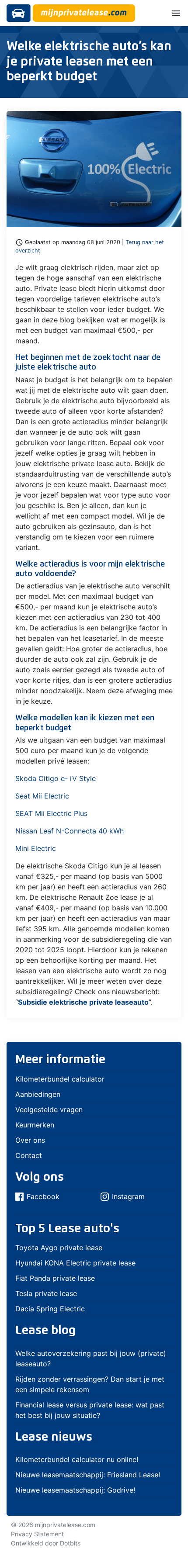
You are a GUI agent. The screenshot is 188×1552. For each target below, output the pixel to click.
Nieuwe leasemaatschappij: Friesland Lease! (87, 1474)
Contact (28, 1155)
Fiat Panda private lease (55, 1278)
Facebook (43, 1196)
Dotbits (70, 1543)
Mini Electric (35, 848)
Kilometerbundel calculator (59, 1079)
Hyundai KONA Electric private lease (75, 1262)
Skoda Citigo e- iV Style (55, 778)
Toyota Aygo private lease (58, 1247)
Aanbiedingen (37, 1094)
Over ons (30, 1140)
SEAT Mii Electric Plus (51, 813)
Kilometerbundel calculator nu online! (76, 1459)
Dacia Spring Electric (50, 1308)
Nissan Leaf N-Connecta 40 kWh (69, 830)
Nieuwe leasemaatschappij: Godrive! (75, 1490)
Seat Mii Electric (42, 796)
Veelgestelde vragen (49, 1109)
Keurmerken (34, 1124)
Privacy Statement (37, 1534)
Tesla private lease (46, 1293)
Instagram (128, 1196)
